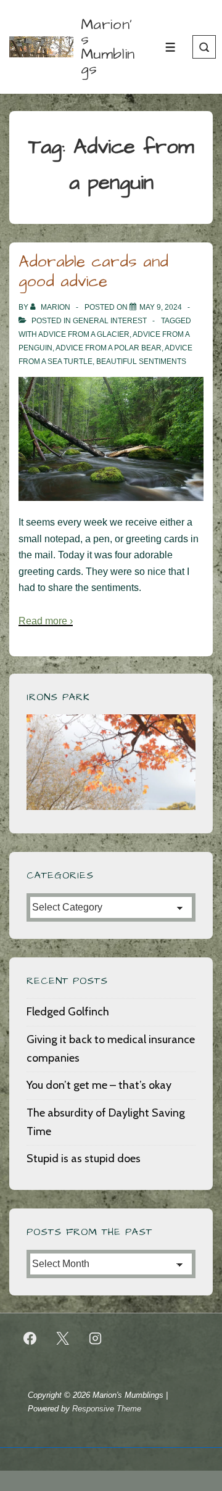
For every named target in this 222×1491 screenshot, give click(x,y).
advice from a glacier (84, 334)
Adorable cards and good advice (93, 271)
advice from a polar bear (109, 348)
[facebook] (30, 1339)
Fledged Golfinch (68, 1011)
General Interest (110, 320)
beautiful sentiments (141, 361)
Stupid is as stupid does (84, 1158)
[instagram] (95, 1339)
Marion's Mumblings (108, 47)
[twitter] (63, 1339)
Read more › (45, 621)
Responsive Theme (106, 1408)
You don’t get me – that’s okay (99, 1085)
